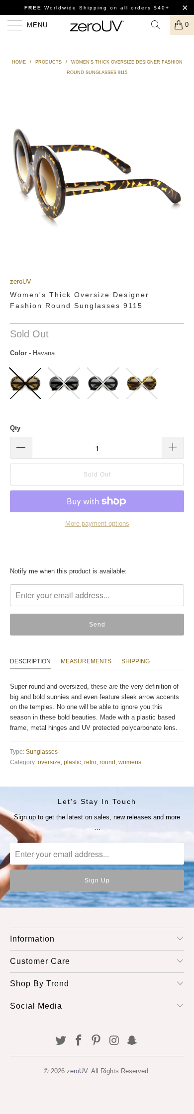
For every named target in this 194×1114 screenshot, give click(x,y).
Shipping (135, 661)
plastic (72, 762)
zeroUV (20, 281)
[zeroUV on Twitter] (61, 1041)
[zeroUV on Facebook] (78, 1041)
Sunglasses (42, 751)
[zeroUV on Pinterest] (96, 1041)
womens (129, 762)
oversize (49, 762)
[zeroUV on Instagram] (114, 1041)
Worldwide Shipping (65, 7)
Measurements (86, 661)
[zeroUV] (97, 25)
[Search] (159, 24)
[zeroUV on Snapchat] (132, 1041)
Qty (15, 428)
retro (90, 762)
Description (30, 661)
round (107, 762)
